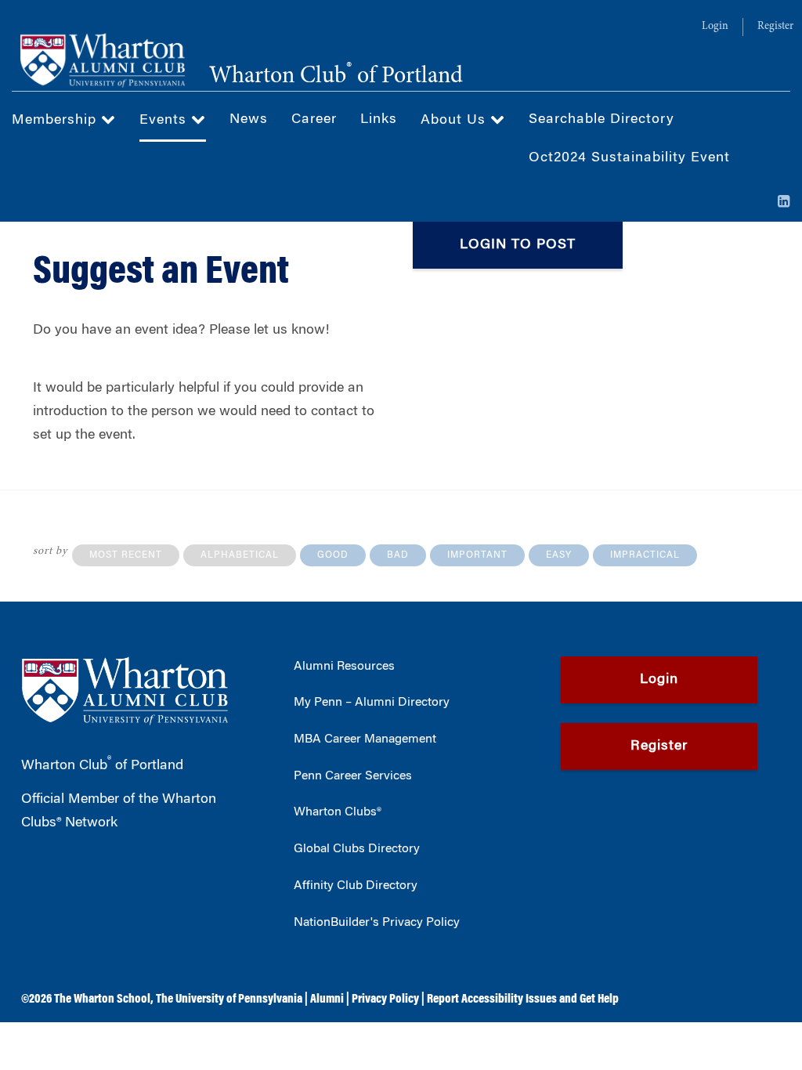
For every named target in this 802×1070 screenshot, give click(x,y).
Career (314, 120)
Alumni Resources (344, 666)
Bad (398, 555)
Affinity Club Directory (355, 886)
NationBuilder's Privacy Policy (377, 922)
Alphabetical (239, 555)
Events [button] (165, 121)
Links (378, 120)
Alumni (327, 999)
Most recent (125, 555)
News (248, 120)
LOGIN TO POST (518, 245)
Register (775, 26)
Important (477, 555)
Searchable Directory (601, 120)
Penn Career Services (353, 776)
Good (333, 555)
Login (715, 26)
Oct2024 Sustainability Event (629, 158)
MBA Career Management (365, 739)
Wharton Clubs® (337, 812)
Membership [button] (56, 121)
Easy (559, 555)
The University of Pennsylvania (229, 999)
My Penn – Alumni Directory (372, 702)
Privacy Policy (385, 999)
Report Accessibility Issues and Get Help (523, 999)
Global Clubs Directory (357, 849)
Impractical (645, 555)
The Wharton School (102, 999)
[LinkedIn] (784, 203)
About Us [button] (455, 121)
